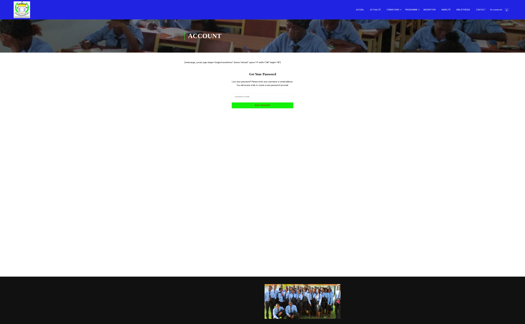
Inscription (429, 9)
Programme (411, 9)
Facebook (506, 9)
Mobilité (446, 9)
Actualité (375, 9)
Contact (480, 9)
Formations (393, 9)
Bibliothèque (463, 9)
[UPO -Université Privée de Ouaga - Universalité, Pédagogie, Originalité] (22, 9)
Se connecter (496, 9)
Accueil (360, 9)
